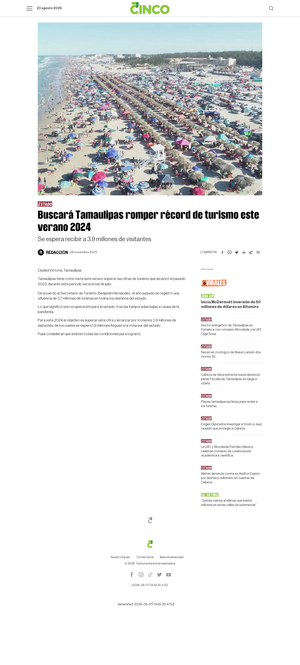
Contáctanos (145, 557)
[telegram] (251, 252)
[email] (258, 252)
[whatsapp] (230, 252)
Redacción (57, 252)
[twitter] (237, 252)
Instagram (140, 574)
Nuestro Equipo (120, 557)
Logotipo (150, 8)
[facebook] (222, 252)
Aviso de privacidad (171, 557)
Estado (45, 204)
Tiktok (150, 574)
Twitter (159, 574)
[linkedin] (244, 252)
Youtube (168, 574)
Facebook (131, 574)
